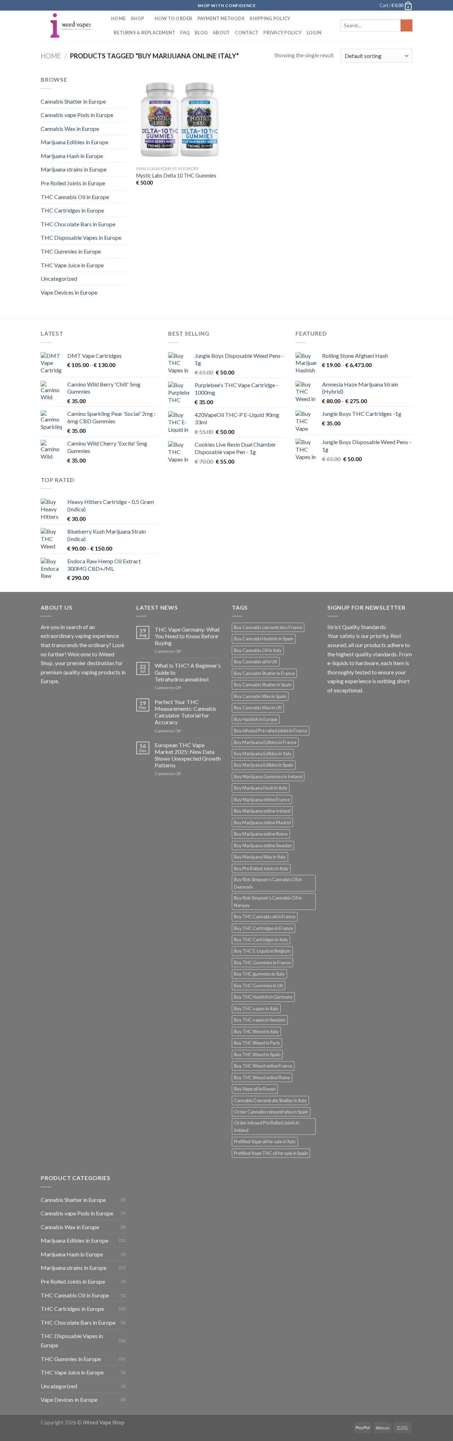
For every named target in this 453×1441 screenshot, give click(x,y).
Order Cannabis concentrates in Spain (271, 1112)
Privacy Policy (282, 32)
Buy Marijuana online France (262, 799)
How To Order (174, 18)
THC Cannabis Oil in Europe (75, 196)
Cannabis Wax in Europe (70, 128)
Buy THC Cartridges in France (263, 928)
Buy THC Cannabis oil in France (265, 916)
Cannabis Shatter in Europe (73, 101)
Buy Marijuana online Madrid (262, 822)
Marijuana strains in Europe (74, 169)
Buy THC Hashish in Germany (263, 997)
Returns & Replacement (144, 32)
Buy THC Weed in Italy (256, 1031)
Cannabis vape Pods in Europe (77, 114)
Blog (201, 32)
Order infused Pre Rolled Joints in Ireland (266, 1126)
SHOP (137, 18)
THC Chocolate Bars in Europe (78, 224)
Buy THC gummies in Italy (259, 974)
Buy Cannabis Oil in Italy (258, 650)
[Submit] (406, 25)
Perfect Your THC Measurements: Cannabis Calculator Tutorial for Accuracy (185, 712)
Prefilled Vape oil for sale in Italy (265, 1141)
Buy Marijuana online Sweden (263, 845)
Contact (246, 32)
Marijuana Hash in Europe (72, 155)
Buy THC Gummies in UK (258, 985)
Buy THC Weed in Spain (257, 1054)
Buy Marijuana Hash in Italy (260, 788)
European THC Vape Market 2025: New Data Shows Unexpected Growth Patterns (188, 755)
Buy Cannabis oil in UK (255, 661)
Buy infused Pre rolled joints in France (270, 730)
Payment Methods (221, 18)
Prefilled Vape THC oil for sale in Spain (271, 1153)
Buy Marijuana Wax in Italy (260, 857)
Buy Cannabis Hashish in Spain (263, 638)
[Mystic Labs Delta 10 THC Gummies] (180, 118)
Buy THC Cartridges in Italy (261, 939)
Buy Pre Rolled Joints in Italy (261, 868)
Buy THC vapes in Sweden (260, 1020)
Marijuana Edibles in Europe (74, 142)
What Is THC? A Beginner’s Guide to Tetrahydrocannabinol (188, 672)
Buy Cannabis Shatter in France (264, 673)
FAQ (185, 32)
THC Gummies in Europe (71, 251)
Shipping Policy (270, 18)
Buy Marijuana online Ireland (262, 811)
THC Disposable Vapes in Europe (81, 237)
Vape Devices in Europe (69, 292)
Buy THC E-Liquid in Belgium (262, 951)
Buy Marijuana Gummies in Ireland (268, 776)
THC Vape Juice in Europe (72, 265)
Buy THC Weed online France (263, 1066)
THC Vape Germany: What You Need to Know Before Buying (187, 636)
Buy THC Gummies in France (262, 962)
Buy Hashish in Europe (255, 719)
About (221, 32)
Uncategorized (59, 278)
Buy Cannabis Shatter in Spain (263, 684)
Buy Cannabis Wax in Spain (260, 696)
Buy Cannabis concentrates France (268, 627)
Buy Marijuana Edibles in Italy (263, 753)
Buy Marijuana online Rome (261, 834)
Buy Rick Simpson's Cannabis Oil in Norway (268, 901)
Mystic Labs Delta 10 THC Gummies (176, 176)
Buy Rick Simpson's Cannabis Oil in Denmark (268, 883)
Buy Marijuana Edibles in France (265, 742)
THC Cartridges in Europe (72, 210)
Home (118, 18)
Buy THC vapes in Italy (256, 1008)
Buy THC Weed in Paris (257, 1043)
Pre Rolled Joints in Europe (73, 183)
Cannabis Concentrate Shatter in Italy (270, 1100)
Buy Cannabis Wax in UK (258, 707)
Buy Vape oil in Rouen (255, 1089)
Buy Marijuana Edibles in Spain (263, 765)
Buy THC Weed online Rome (262, 1077)
